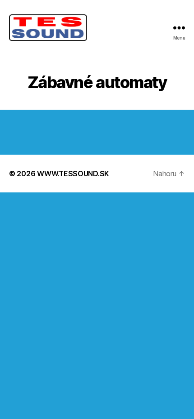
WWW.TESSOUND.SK (73, 173)
